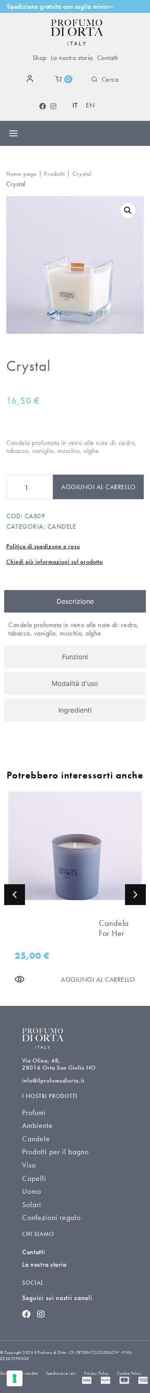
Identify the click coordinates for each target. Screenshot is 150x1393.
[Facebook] (42, 106)
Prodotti (54, 174)
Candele (62, 526)
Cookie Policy (129, 1373)
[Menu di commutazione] (13, 133)
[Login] (31, 79)
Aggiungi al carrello (98, 487)
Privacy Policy (96, 1373)
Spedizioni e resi (61, 1373)
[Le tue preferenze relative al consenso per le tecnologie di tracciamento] (14, 1378)
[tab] (75, 601)
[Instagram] (53, 106)
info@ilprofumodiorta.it (53, 1080)
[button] (127, 210)
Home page (21, 174)
